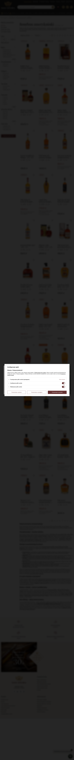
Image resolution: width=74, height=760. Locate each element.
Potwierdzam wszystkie (57, 392)
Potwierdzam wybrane (16, 392)
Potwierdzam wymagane (36, 392)
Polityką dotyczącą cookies (40, 372)
